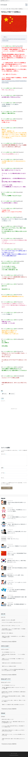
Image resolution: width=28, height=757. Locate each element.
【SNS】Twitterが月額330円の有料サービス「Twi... (16, 503)
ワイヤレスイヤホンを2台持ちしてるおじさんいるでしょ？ (12, 622)
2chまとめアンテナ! (5, 682)
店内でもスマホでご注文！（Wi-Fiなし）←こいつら (11, 625)
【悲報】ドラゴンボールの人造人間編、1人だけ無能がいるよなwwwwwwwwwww (13, 659)
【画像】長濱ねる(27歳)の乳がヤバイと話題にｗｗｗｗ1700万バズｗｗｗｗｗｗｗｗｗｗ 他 (13, 731)
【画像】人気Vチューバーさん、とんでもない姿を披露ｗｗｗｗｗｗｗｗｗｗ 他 (13, 735)
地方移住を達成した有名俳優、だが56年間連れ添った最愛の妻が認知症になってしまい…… (13, 692)
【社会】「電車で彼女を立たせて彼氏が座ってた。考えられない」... (17, 525)
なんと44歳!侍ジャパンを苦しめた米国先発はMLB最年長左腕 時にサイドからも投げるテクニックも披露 (13, 670)
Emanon (16, 755)
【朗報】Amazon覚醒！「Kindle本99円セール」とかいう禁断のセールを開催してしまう (13, 637)
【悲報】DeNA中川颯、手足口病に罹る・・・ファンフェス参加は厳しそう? (13, 655)
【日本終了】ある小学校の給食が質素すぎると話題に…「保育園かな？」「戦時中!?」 (13, 697)
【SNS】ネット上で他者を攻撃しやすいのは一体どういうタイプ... (17, 532)
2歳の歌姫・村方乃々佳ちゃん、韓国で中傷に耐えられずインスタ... (16, 561)
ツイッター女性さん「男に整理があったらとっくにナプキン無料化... (17, 510)
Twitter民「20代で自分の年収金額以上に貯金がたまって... (17, 568)
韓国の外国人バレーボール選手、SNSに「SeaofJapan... (15, 576)
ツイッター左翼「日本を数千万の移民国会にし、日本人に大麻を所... (16, 590)
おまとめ (3, 617)
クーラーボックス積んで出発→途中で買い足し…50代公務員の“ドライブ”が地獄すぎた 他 (13, 726)
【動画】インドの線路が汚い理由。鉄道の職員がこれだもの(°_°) (13, 704)
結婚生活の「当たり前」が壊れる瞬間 (8, 620)
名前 (2, 467)
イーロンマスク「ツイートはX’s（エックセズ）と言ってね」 (17, 583)
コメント (3, 454)
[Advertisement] (14, 424)
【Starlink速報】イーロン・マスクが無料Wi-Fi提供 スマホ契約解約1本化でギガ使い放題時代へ (13, 629)
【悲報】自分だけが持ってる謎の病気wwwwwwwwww (11, 662)
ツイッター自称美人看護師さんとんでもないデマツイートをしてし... (17, 517)
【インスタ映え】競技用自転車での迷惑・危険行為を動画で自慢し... (17, 597)
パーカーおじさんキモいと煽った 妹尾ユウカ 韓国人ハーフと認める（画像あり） (13, 701)
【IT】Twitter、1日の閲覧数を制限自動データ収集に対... (16, 605)
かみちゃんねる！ (5, 649)
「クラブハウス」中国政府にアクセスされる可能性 (17, 546)
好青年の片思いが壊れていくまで (7, 719)
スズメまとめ (4, 4)
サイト (2, 477)
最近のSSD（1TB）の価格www (7, 633)
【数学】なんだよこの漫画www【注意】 (9, 666)
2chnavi (3, 716)
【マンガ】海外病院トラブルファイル (8, 652)
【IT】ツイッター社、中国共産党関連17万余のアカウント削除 (17, 554)
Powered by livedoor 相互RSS (9, 641)
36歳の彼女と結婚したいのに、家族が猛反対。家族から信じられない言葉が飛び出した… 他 (13, 722)
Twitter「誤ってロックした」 (13, 538)
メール (3, 472)
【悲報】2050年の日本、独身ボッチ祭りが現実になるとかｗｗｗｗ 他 (13, 739)
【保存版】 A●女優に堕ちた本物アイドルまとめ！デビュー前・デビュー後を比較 (13, 688)
